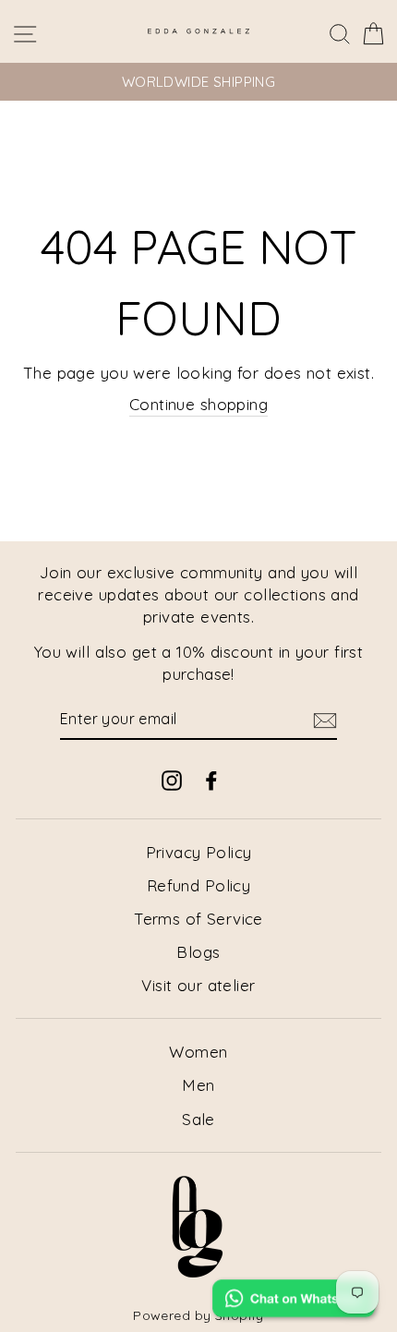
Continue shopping (198, 404)
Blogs (198, 952)
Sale (198, 1119)
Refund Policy (199, 885)
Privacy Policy (199, 852)
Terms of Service (198, 918)
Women (198, 1051)
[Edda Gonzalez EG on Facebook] (211, 779)
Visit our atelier (198, 985)
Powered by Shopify (198, 1315)
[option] (198, 81)
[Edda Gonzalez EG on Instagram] (172, 779)
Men (198, 1085)
